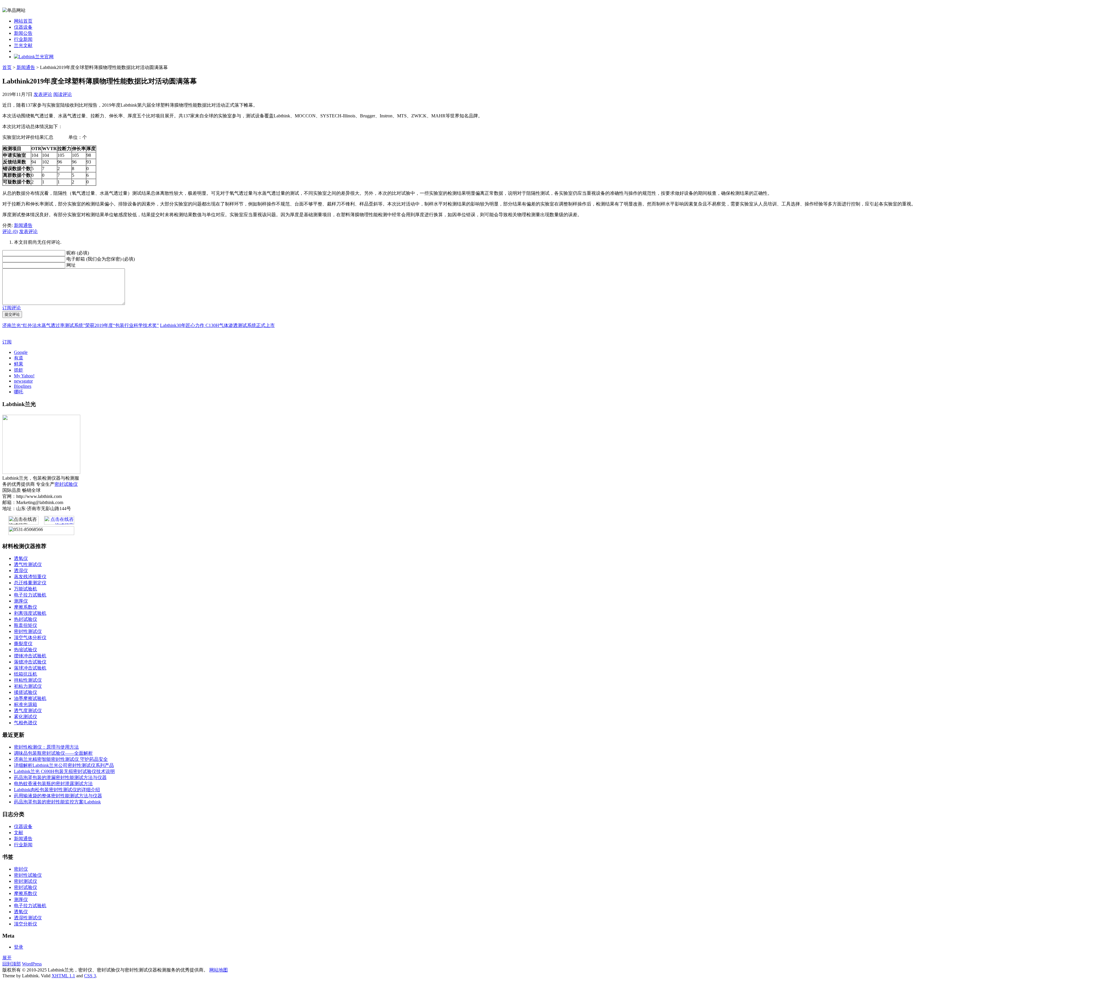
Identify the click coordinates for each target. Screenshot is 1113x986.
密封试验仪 (66, 484)
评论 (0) (10, 231)
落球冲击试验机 (30, 667)
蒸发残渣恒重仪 (30, 576)
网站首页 (23, 21)
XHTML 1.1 (63, 975)
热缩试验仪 (25, 649)
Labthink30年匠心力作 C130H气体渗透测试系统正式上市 (217, 325)
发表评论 (43, 94)
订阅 (7, 341)
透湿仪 (21, 570)
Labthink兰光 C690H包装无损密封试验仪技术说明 (64, 771)
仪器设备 (23, 27)
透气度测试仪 (28, 710)
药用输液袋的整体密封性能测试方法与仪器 (58, 795)
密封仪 (21, 869)
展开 (7, 957)
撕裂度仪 (23, 643)
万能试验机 (25, 588)
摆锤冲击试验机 (30, 655)
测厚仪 (21, 600)
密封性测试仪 (28, 631)
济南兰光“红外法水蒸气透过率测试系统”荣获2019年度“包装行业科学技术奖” (80, 325)
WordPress (32, 963)
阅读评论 (62, 94)
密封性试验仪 (28, 875)
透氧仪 (21, 558)
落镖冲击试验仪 (30, 661)
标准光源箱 (25, 704)
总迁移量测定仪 (30, 582)
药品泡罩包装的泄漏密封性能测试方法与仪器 (60, 777)
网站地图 (218, 969)
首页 (7, 67)
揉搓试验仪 (25, 692)
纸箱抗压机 (25, 674)
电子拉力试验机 (30, 594)
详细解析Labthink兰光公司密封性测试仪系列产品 (64, 765)
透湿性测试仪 (28, 917)
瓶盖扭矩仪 (25, 625)
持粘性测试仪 (28, 680)
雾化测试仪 (25, 716)
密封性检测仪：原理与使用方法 (46, 747)
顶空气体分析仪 (30, 637)
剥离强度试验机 (30, 613)
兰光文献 (23, 45)
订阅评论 (11, 307)
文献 (18, 832)
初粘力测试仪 (28, 686)
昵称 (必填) (77, 252)
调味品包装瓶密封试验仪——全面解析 (53, 753)
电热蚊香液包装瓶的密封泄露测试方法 (53, 783)
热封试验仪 (25, 619)
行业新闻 (23, 39)
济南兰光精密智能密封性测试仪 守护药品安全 (61, 759)
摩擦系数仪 (25, 607)
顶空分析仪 (25, 923)
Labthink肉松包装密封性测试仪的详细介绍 (57, 789)
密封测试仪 (25, 881)
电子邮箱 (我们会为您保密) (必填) (100, 258)
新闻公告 (23, 33)
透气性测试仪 (28, 564)
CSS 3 (90, 975)
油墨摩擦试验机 (30, 698)
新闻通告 (26, 67)
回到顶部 (11, 963)
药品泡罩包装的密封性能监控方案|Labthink (57, 801)
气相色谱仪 (25, 722)
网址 (71, 265)
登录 (18, 947)
